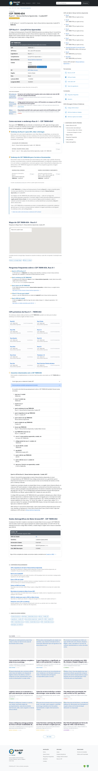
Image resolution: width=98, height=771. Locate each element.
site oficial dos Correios (19, 182)
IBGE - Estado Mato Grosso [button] (17, 622)
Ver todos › (19, 636)
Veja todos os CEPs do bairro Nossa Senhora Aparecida (25, 290)
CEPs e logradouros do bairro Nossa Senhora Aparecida (26, 567)
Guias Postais (21, 106)
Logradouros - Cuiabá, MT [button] (17, 619)
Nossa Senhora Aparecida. (33, 510)
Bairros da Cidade (42, 67)
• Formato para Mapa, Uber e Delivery (74, 130)
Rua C (67, 43)
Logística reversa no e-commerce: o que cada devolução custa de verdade (21, 692)
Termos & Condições (82, 752)
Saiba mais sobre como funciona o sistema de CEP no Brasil (26, 212)
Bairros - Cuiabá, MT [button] (43, 616)
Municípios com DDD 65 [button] (17, 624)
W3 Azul (13, 755)
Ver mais (49, 736)
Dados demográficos (71, 142)
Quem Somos (46, 754)
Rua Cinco (13, 355)
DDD (33, 3)
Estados (28, 3)
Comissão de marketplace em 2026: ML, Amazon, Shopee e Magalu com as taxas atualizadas (76, 662)
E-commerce (66, 667)
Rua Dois (12, 346)
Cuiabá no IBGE (50, 554)
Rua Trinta (40, 321)
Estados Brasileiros (61, 754)
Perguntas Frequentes (71, 137)
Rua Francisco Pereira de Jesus (45, 363)
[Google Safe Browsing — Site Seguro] (84, 766)
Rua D (67, 33)
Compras (20, 113)
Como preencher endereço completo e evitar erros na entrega (21, 661)
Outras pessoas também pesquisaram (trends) (25, 385)
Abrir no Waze (27, 260)
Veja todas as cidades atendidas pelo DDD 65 (23, 303)
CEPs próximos (69, 139)
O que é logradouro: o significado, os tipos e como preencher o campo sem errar (48, 662)
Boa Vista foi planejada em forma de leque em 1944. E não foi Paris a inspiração (76, 724)
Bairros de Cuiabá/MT (17, 573)
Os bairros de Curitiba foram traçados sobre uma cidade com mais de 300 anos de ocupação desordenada (38, 94)
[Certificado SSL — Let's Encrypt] (87, 766)
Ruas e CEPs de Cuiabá (17, 579)
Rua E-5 (39, 346)
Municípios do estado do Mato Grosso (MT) (23, 591)
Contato (45, 761)
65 (36, 536)
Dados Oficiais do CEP (71, 125)
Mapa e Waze (69, 134)
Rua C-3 (39, 330)
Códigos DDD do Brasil (62, 756)
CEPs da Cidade (32, 67)
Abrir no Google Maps (16, 260)
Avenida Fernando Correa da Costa (75, 47)
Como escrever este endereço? (73, 128)
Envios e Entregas (13, 730)
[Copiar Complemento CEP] (41, 57)
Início (23, 3)
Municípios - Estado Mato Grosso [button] (29, 616)
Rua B (67, 20)
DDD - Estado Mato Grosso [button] (47, 622)
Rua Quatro (13, 338)
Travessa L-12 (41, 355)
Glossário (45, 759)
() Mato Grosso (33, 70)
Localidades (20, 98)
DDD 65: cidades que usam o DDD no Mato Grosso (25, 597)
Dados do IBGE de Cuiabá (18, 585)
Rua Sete (68, 56)
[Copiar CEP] (34, 48)
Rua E (67, 24)
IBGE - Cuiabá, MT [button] (49, 619)
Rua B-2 (12, 321)
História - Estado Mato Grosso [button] (32, 622)
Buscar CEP (59, 759)
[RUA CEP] (14, 3)
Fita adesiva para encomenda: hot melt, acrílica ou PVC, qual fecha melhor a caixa (75, 693)
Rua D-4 (39, 338)
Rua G (67, 29)
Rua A (67, 15)
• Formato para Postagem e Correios (74, 132)
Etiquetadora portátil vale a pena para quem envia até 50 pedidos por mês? (39, 110)
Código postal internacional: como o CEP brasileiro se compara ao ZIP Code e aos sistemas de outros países (39, 102)
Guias (38, 3)
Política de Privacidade (82, 754)
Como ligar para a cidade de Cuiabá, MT (23, 381)
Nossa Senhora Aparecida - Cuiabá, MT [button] (34, 619)
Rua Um (12, 363)
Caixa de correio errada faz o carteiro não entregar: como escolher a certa (48, 692)
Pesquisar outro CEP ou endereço (20, 601)
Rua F (67, 38)
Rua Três (12, 330)
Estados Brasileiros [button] (15, 616)
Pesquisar (85, 3)
